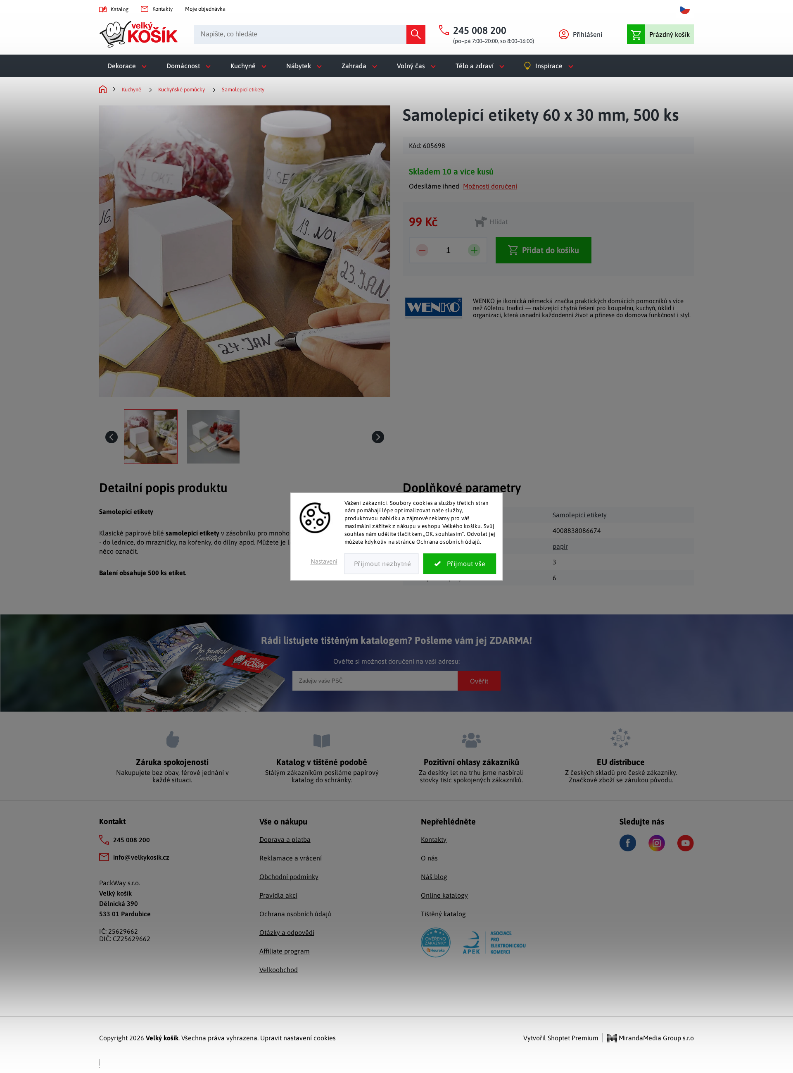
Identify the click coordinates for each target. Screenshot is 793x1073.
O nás (429, 858)
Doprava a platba (285, 839)
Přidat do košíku (550, 250)
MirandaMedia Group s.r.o (655, 1038)
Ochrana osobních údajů (295, 914)
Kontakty (162, 9)
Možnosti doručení (490, 186)
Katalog (119, 9)
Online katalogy (444, 895)
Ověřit (479, 680)
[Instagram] (656, 843)
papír (560, 546)
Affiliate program (284, 951)
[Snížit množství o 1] (422, 250)
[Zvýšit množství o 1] (474, 250)
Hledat (415, 34)
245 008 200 (131, 840)
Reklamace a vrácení (290, 858)
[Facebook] (628, 842)
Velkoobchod (278, 969)
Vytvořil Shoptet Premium (560, 1038)
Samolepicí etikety (580, 515)
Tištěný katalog (443, 914)
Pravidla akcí (278, 895)
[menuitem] (128, 66)
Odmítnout (381, 563)
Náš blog (434, 876)
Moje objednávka (205, 9)
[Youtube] (685, 843)
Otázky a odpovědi (286, 932)
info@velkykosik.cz (141, 857)
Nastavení (324, 561)
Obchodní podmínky (288, 876)
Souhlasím (459, 563)
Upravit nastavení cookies (298, 1038)
